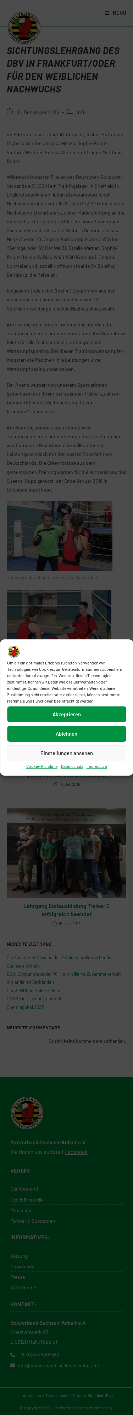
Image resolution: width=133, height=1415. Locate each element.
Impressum (97, 766)
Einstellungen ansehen (66, 753)
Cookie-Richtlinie (41, 766)
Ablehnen (66, 733)
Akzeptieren (66, 714)
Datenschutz (72, 766)
